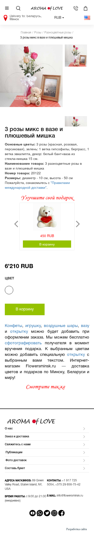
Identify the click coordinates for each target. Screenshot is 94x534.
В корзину (47, 244)
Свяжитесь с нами (18, 444)
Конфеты (13, 326)
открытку (19, 331)
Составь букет (15, 468)
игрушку (33, 326)
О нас (9, 428)
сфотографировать (23, 343)
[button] (16, 224)
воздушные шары (61, 326)
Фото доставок (16, 460)
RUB (58, 17)
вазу (85, 326)
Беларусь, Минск (26, 17)
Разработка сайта (76, 529)
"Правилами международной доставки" (37, 185)
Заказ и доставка (17, 436)
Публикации (13, 452)
